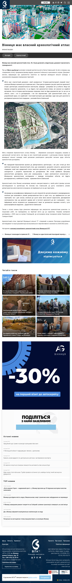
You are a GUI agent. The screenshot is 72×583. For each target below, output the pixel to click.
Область (10, 541)
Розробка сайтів (66, 580)
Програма (66, 541)
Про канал (58, 541)
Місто (4, 541)
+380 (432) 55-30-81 (11, 557)
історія (8, 55)
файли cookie (32, 577)
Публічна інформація (63, 544)
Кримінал (17, 541)
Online (45, 2)
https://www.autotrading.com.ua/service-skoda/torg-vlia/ (36, 375)
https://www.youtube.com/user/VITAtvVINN (36, 250)
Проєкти (51, 541)
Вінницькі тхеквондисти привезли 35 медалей (18, 234)
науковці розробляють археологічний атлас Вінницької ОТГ (30, 228)
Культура (5, 544)
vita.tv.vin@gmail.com (14, 560)
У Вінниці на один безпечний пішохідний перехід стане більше (51, 234)
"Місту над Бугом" (13, 70)
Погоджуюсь (45, 577)
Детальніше (36, 442)
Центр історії (21, 55)
